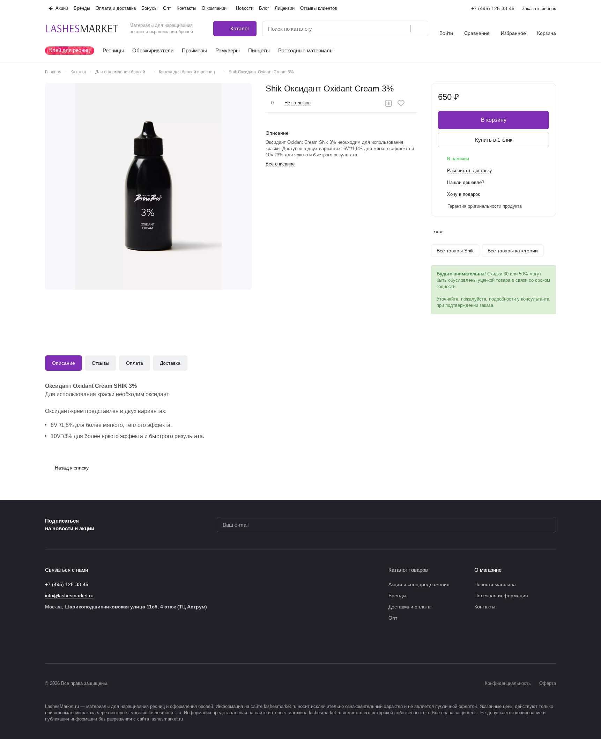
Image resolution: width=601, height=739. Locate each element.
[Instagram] (63, 642)
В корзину (493, 120)
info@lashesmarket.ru (69, 595)
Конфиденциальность (508, 683)
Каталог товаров (408, 570)
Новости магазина (495, 584)
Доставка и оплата (409, 606)
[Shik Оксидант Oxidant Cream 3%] (148, 186)
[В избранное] (401, 103)
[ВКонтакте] (49, 642)
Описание (63, 363)
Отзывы (100, 363)
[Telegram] (77, 642)
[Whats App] (105, 642)
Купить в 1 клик (493, 140)
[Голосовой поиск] (402, 28)
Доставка (170, 363)
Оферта (547, 683)
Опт (392, 618)
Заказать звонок (539, 8)
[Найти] (419, 28)
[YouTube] (91, 642)
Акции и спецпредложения (419, 584)
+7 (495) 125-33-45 (492, 8)
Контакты (484, 606)
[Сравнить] (388, 103)
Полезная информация (501, 595)
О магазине (488, 570)
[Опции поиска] (387, 28)
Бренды (397, 595)
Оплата (134, 363)
